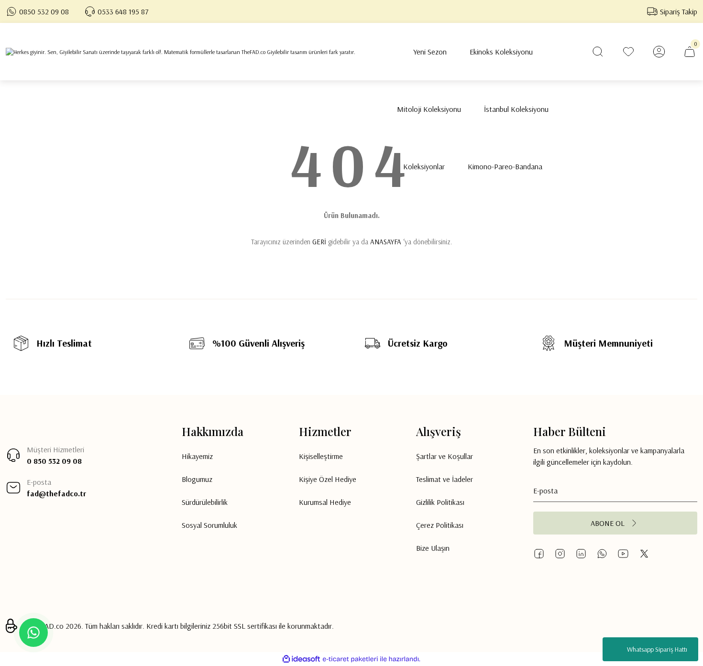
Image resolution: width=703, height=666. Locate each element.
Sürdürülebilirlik (205, 502)
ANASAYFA (385, 241)
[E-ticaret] (350, 659)
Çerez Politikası (439, 525)
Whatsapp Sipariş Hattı (657, 649)
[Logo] (180, 51)
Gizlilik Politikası (440, 502)
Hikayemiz (197, 456)
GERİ (319, 241)
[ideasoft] (301, 659)
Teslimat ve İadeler (444, 479)
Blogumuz (197, 479)
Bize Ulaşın (433, 548)
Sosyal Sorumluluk (209, 525)
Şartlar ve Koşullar (444, 456)
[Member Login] (659, 51)
